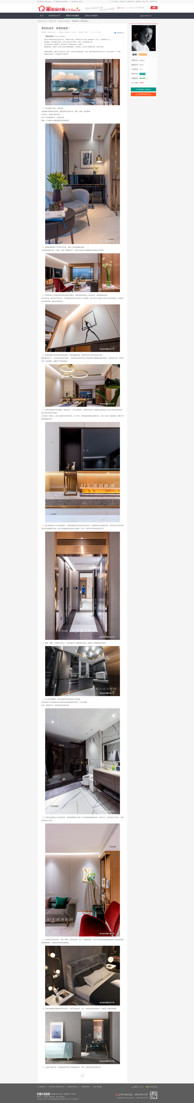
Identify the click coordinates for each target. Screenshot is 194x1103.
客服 (139, 1087)
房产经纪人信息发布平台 (56, 1087)
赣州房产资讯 (153, 1)
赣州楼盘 (138, 1)
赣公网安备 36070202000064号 (126, 1098)
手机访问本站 (85, 1087)
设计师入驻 (146, 16)
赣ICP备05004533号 (142, 1098)
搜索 (154, 8)
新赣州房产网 (130, 1)
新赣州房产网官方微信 (45, 1)
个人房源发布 (41, 1087)
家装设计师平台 (73, 1087)
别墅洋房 (142, 74)
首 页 (42, 16)
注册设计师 (123, 1)
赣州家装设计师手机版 (61, 1)
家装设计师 (52, 21)
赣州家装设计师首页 (77, 1)
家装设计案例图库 (91, 16)
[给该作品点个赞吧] (82, 1076)
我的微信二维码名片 (144, 89)
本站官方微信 (153, 1087)
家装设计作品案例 (72, 16)
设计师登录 (115, 1)
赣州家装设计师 (54, 16)
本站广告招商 (97, 1087)
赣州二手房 (145, 1)
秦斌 (134, 54)
